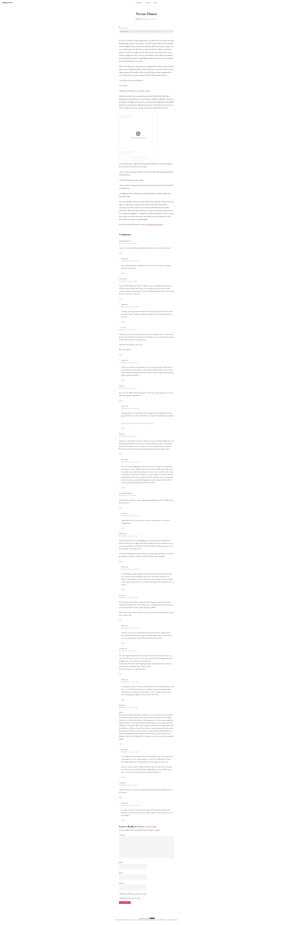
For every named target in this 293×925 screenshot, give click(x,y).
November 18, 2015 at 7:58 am (128, 330)
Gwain (121, 327)
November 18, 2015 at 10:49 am (128, 597)
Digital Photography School (154, 224)
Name (121, 862)
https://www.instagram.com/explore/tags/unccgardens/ (137, 423)
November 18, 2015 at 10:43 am (128, 536)
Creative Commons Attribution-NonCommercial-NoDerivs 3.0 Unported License (154, 920)
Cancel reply (150, 826)
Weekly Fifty (7, 3)
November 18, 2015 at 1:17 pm (130, 752)
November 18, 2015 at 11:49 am (130, 569)
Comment (122, 835)
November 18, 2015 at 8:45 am (130, 362)
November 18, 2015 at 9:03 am (130, 462)
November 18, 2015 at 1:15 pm (130, 682)
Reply (120, 253)
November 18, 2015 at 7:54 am (128, 281)
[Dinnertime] (123, 28)
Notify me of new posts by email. (130, 898)
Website (121, 883)
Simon (141, 826)
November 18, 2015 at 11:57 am (128, 651)
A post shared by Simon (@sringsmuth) (138, 157)
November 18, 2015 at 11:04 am (130, 516)
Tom (120, 595)
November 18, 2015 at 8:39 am (128, 436)
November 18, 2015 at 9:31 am (127, 495)
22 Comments (153, 19)
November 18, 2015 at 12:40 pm (128, 707)
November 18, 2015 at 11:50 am (130, 628)
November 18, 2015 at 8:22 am (128, 388)
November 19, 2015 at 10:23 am (130, 805)
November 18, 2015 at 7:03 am (128, 243)
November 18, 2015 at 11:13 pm (128, 785)
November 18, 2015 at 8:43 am (130, 261)
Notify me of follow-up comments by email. (133, 894)
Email (121, 873)
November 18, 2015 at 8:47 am (130, 408)
